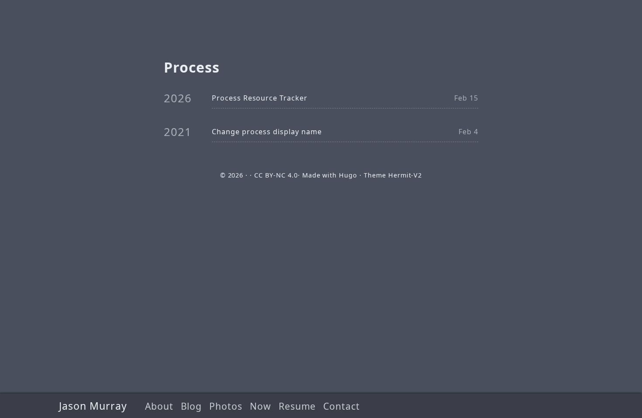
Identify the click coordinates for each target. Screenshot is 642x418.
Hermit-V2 (405, 175)
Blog (191, 406)
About (159, 406)
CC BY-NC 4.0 (276, 175)
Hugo (348, 175)
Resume (297, 406)
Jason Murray (93, 406)
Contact (341, 406)
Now (260, 406)
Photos (225, 406)
